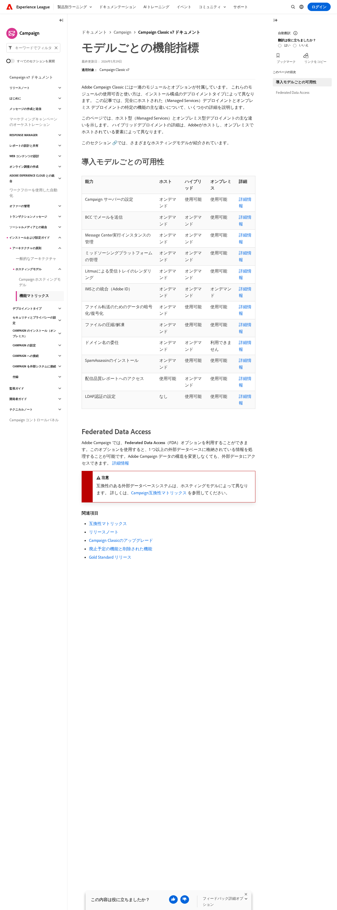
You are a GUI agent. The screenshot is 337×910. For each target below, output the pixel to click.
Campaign (122, 32)
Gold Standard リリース (110, 557)
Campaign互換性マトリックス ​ (159, 492)
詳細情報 (120, 463)
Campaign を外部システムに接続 (34, 366)
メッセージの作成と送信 (25, 109)
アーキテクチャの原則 (26, 248)
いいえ (304, 45)
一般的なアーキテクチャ (36, 258)
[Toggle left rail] (61, 21)
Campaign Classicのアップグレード (121, 540)
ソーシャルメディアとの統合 (28, 227)
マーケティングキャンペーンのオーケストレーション (33, 122)
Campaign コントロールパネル (34, 420)
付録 (15, 377)
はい (287, 45)
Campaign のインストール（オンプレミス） (34, 333)
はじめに (15, 98)
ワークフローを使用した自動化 (33, 193)
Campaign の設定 (24, 345)
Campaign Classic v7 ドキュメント (169, 32)
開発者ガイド (18, 399)
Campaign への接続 (26, 356)
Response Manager (23, 135)
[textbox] (33, 48)
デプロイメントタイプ (27, 308)
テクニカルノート (21, 409)
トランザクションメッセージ (28, 216)
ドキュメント (94, 32)
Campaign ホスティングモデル (40, 282)
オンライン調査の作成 (23, 166)
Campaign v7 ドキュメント (31, 77)
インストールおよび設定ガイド (29, 237)
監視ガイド (16, 388)
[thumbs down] (184, 899)
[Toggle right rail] (275, 21)
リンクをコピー (315, 62)
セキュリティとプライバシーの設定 (34, 320)
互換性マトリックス (108, 523)
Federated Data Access (292, 92)
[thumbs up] (173, 899)
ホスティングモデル (29, 269)
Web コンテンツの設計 (24, 156)
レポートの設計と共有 (23, 145)
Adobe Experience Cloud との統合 (31, 178)
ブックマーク (286, 62)
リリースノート (103, 531)
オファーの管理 (19, 206)
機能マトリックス (34, 295)
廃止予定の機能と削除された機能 (120, 548)
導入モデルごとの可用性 (296, 82)
